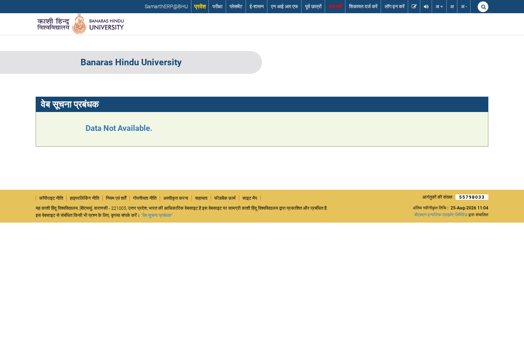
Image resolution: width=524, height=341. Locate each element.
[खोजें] (483, 6)
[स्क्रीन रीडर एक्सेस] (426, 6)
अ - (464, 6)
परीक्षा (217, 6)
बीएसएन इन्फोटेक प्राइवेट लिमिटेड (441, 214)
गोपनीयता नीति (144, 198)
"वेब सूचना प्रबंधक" (157, 215)
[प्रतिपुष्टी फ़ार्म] (414, 6)
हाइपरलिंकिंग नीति (84, 198)
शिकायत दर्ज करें (363, 6)
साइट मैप (249, 198)
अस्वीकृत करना (175, 198)
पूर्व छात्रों (313, 6)
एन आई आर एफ (284, 6)
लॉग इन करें (395, 6)
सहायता (201, 198)
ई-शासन (257, 6)
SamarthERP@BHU (166, 6)
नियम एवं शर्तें (116, 198)
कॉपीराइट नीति (51, 198)
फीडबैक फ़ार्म (225, 198)
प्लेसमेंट (236, 6)
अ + (439, 6)
